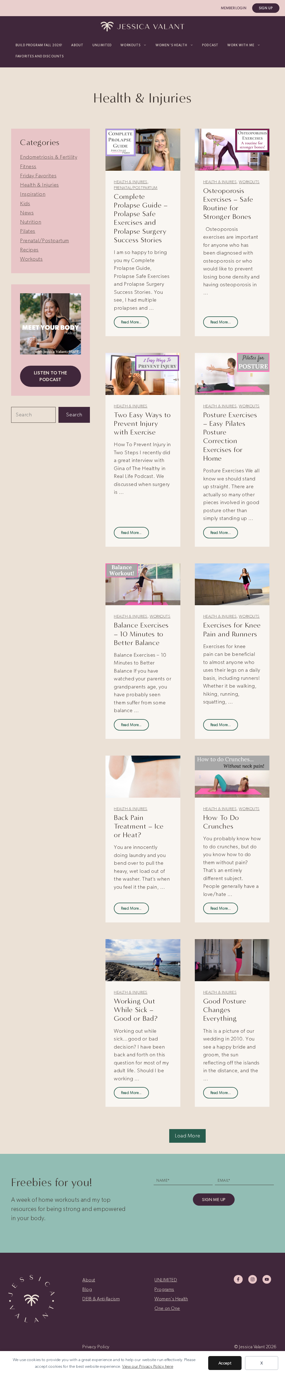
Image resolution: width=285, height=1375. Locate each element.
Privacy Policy (95, 1346)
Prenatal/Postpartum (136, 187)
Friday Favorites (38, 175)
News (27, 212)
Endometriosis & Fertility (48, 157)
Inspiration (32, 194)
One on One (167, 1308)
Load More (187, 1135)
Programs (164, 1289)
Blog (87, 1289)
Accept (224, 1363)
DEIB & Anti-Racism (101, 1298)
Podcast (210, 45)
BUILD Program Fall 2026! (39, 45)
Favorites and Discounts (40, 56)
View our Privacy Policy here (147, 1366)
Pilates (27, 231)
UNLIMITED (102, 45)
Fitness (28, 166)
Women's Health (171, 1298)
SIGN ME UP (213, 1199)
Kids (25, 203)
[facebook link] (238, 1279)
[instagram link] (252, 1279)
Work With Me (240, 45)
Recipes (29, 249)
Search (74, 414)
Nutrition (30, 222)
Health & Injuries (131, 182)
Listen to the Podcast (50, 376)
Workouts (249, 182)
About (77, 45)
